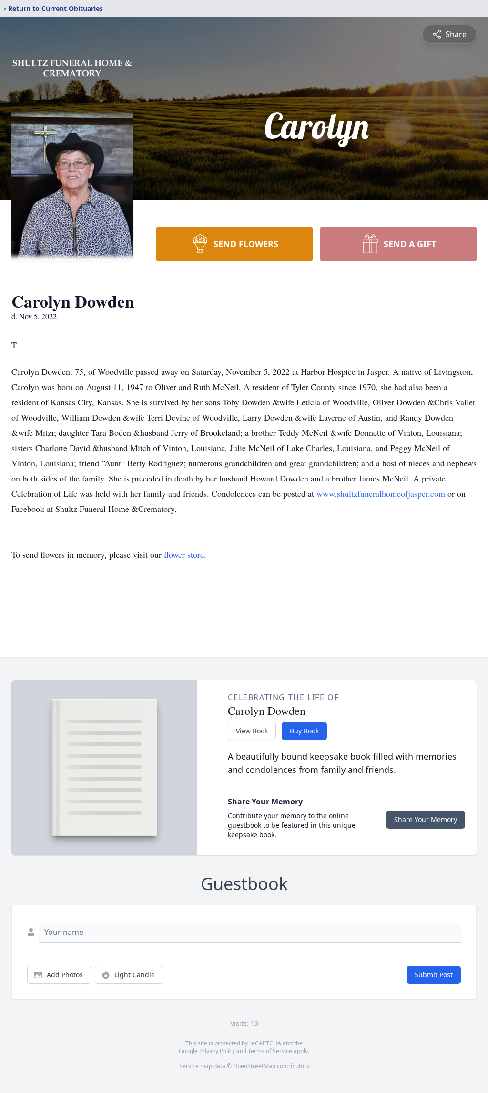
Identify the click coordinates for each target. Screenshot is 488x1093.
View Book (252, 730)
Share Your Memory (425, 819)
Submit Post (434, 974)
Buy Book (304, 730)
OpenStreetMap (254, 1066)
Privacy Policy (217, 1051)
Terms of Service (270, 1051)
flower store (184, 554)
